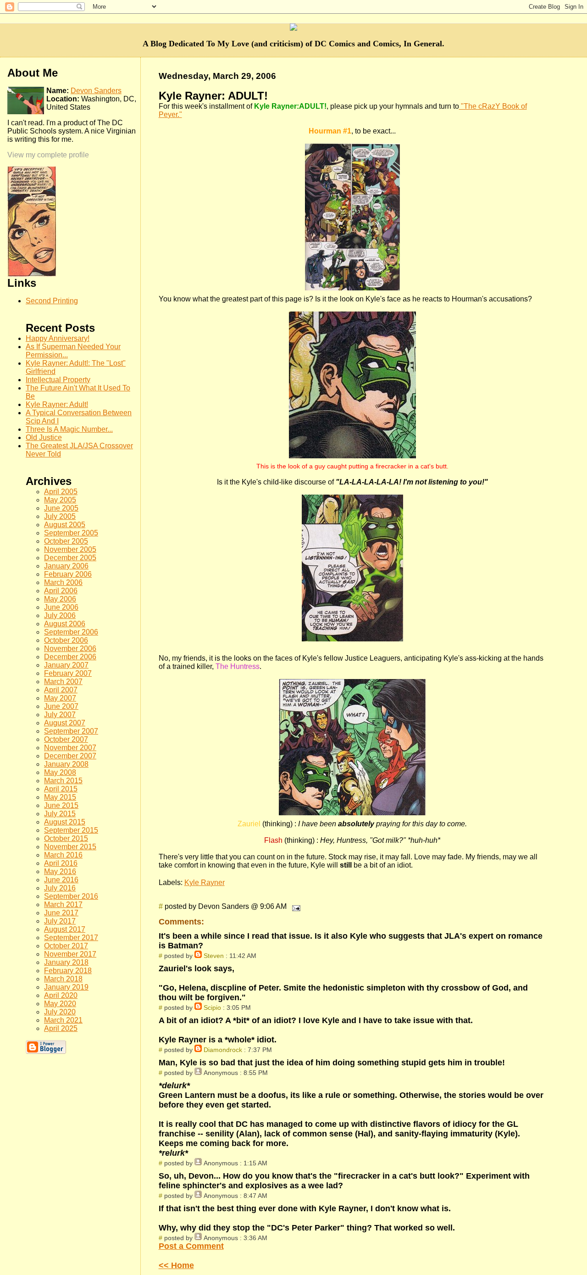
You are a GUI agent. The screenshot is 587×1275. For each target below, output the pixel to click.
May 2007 (60, 698)
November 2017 (70, 954)
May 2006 (60, 599)
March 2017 (63, 904)
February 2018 (68, 970)
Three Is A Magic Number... (69, 429)
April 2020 (61, 995)
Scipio (212, 1007)
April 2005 (61, 492)
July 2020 (60, 1012)
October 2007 (66, 739)
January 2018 (66, 962)
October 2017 (66, 946)
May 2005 (60, 500)
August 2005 (64, 525)
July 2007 (60, 714)
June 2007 (61, 706)
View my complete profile (48, 155)
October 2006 (66, 640)
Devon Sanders (96, 91)
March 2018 (63, 979)
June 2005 (61, 508)
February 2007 (68, 673)
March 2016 (63, 855)
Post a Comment (191, 1246)
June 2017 (61, 913)
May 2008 (60, 772)
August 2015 (64, 822)
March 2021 (63, 1020)
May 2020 (60, 1004)
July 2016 (60, 888)
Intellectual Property (58, 380)
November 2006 (70, 648)
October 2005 (66, 541)
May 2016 (60, 871)
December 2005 (70, 558)
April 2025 (61, 1028)
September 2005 (71, 533)
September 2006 (71, 632)
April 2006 (61, 591)
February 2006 (68, 574)
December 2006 (70, 657)
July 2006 (60, 615)
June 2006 (61, 607)
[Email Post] (294, 906)
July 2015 (60, 814)
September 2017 (71, 937)
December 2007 (70, 756)
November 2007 (70, 748)
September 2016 (71, 896)
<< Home (176, 1265)
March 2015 (63, 781)
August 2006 (64, 624)
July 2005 (60, 516)
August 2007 (64, 723)
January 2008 (66, 764)
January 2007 (66, 665)
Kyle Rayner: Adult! (57, 404)
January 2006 (66, 566)
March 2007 (63, 681)
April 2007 (61, 690)
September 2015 (71, 830)
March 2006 (63, 582)
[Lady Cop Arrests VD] (31, 274)
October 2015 (66, 838)
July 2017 (60, 921)
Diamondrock (223, 1049)
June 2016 (61, 880)
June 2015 (61, 805)
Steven (214, 955)
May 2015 (60, 797)
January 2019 (66, 987)
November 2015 (70, 847)
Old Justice (44, 437)
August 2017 (64, 929)
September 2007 (71, 731)
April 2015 (61, 789)
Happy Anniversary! (57, 338)
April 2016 (61, 863)
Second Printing (52, 301)
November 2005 (70, 549)
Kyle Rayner (204, 882)
